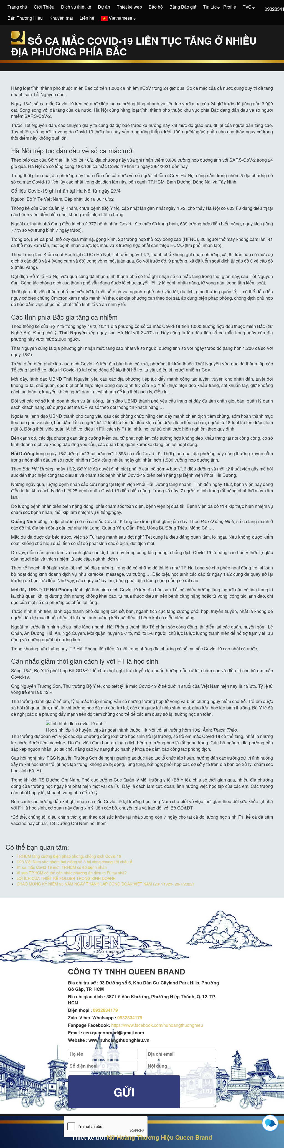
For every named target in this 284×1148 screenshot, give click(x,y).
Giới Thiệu (44, 7)
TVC (247, 7)
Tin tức (210, 7)
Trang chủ (17, 7)
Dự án (104, 7)
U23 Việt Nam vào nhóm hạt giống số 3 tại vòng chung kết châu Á (74, 861)
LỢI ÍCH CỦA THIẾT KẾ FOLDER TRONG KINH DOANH (66, 878)
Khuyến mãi (61, 18)
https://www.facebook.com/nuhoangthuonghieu (157, 1025)
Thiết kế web (129, 7)
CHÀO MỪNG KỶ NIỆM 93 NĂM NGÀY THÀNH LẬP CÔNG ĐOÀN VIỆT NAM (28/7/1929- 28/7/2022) (105, 884)
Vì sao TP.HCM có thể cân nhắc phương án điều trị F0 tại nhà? (72, 872)
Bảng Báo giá (182, 7)
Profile (229, 7)
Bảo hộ (156, 7)
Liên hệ (87, 18)
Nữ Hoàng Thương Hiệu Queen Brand (159, 1137)
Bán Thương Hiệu (25, 18)
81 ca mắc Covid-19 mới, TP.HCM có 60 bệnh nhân (62, 867)
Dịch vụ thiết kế (76, 7)
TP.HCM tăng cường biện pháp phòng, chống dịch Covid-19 (69, 856)
